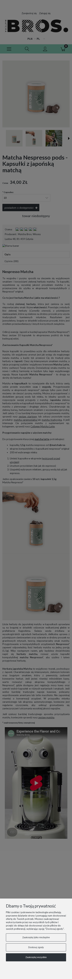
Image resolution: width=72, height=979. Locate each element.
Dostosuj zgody (36, 947)
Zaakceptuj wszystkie (36, 957)
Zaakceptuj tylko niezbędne (36, 937)
